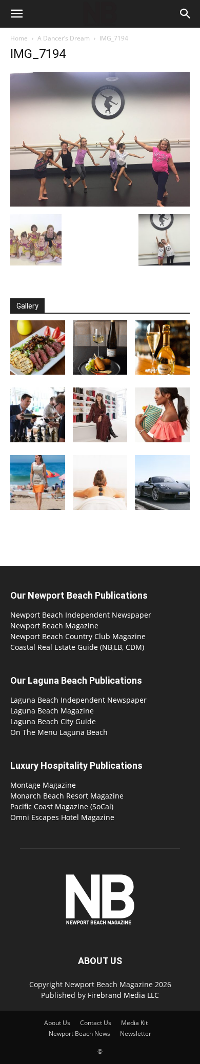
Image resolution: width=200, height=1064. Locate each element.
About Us (57, 1022)
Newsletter (135, 1033)
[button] (16, 14)
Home (19, 38)
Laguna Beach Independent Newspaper (78, 700)
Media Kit (134, 1022)
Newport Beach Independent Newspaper (80, 615)
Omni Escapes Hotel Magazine (62, 817)
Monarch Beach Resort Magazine (67, 796)
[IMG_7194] (100, 203)
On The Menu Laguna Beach (59, 732)
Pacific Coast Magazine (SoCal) (61, 806)
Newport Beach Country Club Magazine (78, 636)
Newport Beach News (79, 1033)
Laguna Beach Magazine (52, 710)
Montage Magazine (43, 785)
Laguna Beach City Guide (53, 721)
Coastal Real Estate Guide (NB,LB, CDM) (77, 647)
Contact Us (95, 1022)
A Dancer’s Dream (63, 38)
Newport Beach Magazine (54, 625)
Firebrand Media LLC (123, 995)
